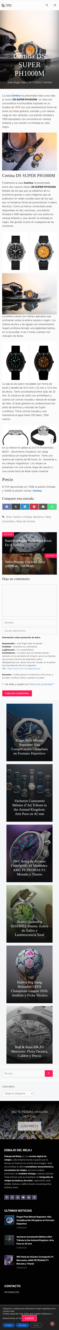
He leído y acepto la (29, 684)
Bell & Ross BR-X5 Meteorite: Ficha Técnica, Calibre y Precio (29, 1051)
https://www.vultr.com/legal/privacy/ (23, 668)
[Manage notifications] (52, 1323)
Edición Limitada (22, 516)
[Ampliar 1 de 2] (25, 345)
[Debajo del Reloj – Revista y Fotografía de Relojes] (6, 5)
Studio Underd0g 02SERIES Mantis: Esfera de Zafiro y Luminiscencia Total (29, 928)
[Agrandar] (53, 136)
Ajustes (36, 1325)
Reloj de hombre (25, 521)
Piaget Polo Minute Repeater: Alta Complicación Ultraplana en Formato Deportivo (29, 746)
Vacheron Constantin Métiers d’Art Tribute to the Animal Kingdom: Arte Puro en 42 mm (29, 807)
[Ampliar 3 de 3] (53, 277)
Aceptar (9, 1325)
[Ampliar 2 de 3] (53, 235)
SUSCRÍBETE (29, 1126)
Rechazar (22, 1325)
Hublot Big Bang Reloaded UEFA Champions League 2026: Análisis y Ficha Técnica (29, 988)
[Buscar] (49, 1073)
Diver (9, 516)
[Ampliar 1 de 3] (25, 235)
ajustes (29, 1318)
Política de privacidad (40, 684)
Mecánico (38, 516)
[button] (47, 5)
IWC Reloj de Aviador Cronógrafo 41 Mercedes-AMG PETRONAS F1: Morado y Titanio (29, 867)
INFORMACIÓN (11, 1292)
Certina (48, 82)
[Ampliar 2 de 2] (53, 345)
